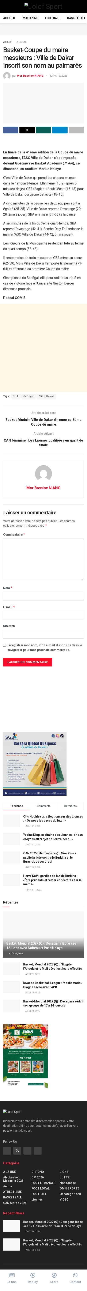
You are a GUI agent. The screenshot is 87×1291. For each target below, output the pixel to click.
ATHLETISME (12, 1192)
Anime (7, 1186)
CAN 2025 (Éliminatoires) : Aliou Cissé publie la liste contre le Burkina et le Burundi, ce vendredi (49, 857)
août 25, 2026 (32, 974)
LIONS (64, 1172)
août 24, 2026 (32, 992)
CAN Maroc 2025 (15, 1203)
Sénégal (28, 396)
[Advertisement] (43, 28)
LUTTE (64, 1177)
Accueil (9, 18)
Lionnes (37, 1199)
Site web (9, 626)
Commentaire (14, 534)
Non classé (68, 1183)
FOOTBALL (52, 18)
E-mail (9, 607)
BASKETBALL (76, 18)
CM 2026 (37, 1177)
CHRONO (37, 1172)
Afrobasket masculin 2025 (13, 1179)
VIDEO (64, 1199)
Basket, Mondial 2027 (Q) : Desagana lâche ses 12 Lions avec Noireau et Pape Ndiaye (41, 945)
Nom (8, 588)
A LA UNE (21, 41)
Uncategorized (70, 1194)
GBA (16, 396)
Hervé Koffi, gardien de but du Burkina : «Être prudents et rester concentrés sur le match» (52, 880)
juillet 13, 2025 (58, 75)
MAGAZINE (30, 18)
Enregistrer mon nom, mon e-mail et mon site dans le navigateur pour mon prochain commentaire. (44, 647)
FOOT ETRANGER (43, 1183)
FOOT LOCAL (40, 1188)
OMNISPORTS (70, 1188)
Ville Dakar (46, 396)
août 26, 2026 (15, 953)
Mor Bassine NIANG (30, 75)
